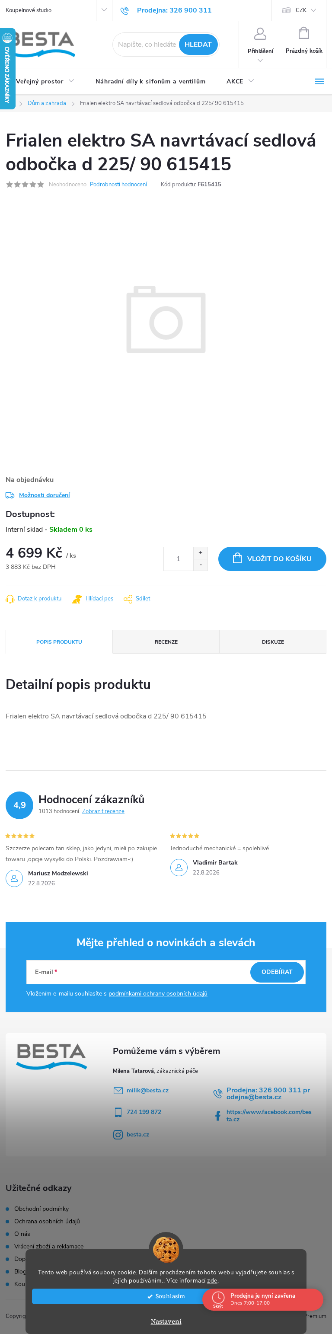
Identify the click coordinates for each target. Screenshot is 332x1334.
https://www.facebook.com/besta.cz (269, 1115)
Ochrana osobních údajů (47, 1221)
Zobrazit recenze (103, 811)
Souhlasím (170, 1296)
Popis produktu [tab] (59, 641)
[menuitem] (45, 81)
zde (212, 1281)
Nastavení (166, 1321)
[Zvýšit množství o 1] (200, 553)
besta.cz (138, 1134)
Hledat (198, 44)
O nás (22, 1234)
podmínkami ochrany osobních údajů (158, 993)
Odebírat (277, 972)
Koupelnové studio (28, 10)
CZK (301, 10)
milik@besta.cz (148, 1090)
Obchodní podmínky (41, 1209)
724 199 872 (144, 1112)
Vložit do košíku (279, 559)
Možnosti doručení (44, 495)
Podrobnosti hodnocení (118, 184)
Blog (20, 1271)
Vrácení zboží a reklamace (48, 1246)
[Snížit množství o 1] (200, 565)
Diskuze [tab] (273, 641)
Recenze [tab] (166, 641)
